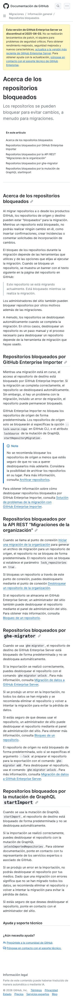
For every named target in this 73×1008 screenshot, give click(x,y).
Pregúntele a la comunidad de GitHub (30, 942)
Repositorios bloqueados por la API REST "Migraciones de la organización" (36, 524)
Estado (7, 994)
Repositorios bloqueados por (34, 633)
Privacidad (51, 990)
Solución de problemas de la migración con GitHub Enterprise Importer (35, 502)
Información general (40, 14)
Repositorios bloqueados (24, 17)
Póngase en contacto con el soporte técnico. (34, 948)
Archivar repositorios (34, 479)
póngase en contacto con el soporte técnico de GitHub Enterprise (35, 61)
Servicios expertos (37, 994)
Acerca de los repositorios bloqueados (31, 198)
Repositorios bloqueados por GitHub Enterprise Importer (34, 359)
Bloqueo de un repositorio (21, 618)
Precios (18, 994)
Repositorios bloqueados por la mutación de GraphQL (34, 796)
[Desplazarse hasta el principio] (65, 1000)
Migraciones (16, 14)
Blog (54, 994)
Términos (36, 990)
